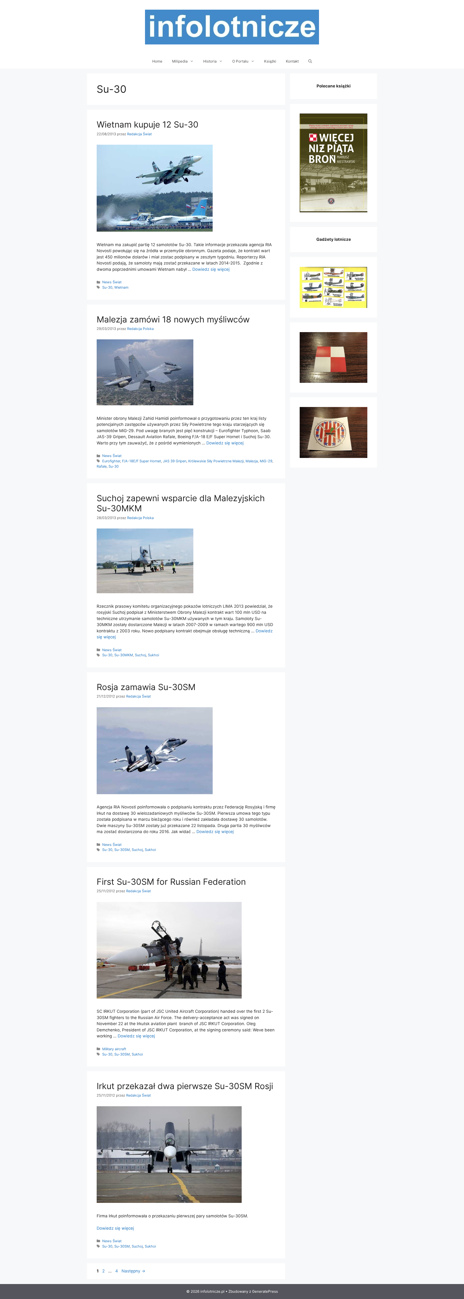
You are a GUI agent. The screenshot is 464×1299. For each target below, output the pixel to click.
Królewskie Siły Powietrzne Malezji (216, 461)
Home (157, 61)
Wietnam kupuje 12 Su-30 (147, 124)
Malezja (252, 461)
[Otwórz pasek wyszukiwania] (310, 61)
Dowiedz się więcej (211, 269)
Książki (270, 61)
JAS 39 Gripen (174, 461)
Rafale (102, 466)
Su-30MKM (123, 655)
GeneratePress (265, 1291)
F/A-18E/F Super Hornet (141, 461)
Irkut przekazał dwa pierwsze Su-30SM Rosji (185, 1086)
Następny (133, 1271)
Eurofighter (111, 461)
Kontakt (292, 61)
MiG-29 (266, 461)
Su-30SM (122, 850)
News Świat (112, 282)
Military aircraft (114, 1049)
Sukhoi (153, 655)
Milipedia (180, 61)
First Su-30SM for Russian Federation (171, 882)
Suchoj (140, 655)
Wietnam (121, 287)
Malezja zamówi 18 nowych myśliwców (173, 319)
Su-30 (107, 287)
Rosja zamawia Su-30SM (146, 687)
